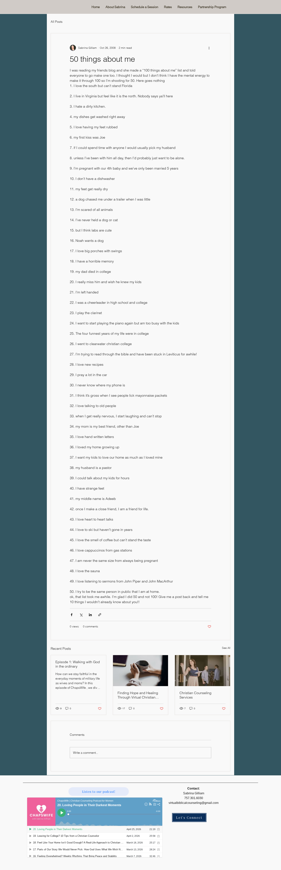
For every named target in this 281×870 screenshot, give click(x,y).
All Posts (57, 22)
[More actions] (209, 47)
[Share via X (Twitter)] (81, 615)
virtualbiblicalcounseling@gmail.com (193, 802)
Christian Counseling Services (195, 695)
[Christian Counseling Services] (202, 670)
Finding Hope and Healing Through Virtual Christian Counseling (138, 695)
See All (226, 648)
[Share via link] (100, 615)
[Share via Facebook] (71, 615)
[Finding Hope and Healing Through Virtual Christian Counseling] (140, 670)
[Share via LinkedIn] (90, 615)
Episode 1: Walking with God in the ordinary (77, 664)
